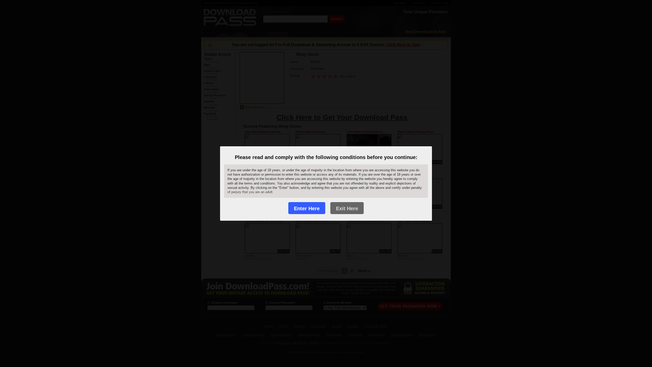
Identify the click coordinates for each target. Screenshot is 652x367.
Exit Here (347, 208)
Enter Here (307, 208)
